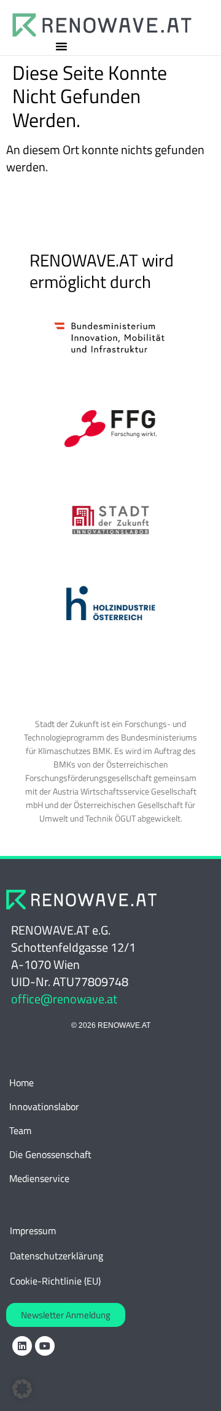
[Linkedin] (22, 1346)
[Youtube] (45, 1346)
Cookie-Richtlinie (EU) (55, 1280)
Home (21, 1082)
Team (20, 1130)
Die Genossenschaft (50, 1154)
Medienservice (39, 1178)
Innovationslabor (44, 1106)
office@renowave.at (64, 998)
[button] (61, 46)
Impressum (33, 1230)
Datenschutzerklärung (56, 1255)
